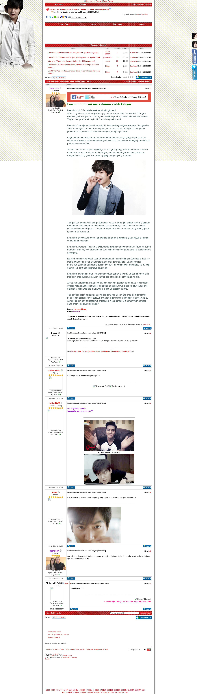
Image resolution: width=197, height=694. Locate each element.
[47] (116, 692)
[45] (109, 692)
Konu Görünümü (130, 81)
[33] (67, 692)
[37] (81, 692)
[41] (95, 692)
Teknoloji (74, 657)
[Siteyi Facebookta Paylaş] (47, 17)
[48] (119, 692)
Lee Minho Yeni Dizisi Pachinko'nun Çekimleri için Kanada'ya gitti (73, 53)
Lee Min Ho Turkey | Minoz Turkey (63, 9)
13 (117, 57)
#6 (150, 551)
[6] (59, 690)
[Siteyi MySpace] (66, 17)
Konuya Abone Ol (54, 638)
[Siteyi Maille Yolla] (69, 17)
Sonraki (57, 613)
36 (117, 61)
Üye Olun (144, 14)
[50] (126, 692)
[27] (129, 690)
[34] (70, 692)
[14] (83, 690)
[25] (122, 690)
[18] (97, 690)
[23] (115, 690)
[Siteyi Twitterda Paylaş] (50, 17)
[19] (101, 690)
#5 (150, 492)
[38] (84, 692)
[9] (67, 690)
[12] (76, 690)
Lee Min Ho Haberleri (100, 9)
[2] (49, 690)
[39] (88, 692)
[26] (125, 690)
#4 (150, 403)
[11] (73, 690)
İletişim (48, 649)
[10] (70, 690)
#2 (150, 333)
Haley (107, 66)
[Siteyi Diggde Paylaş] (58, 17)
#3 (150, 370)
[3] (52, 690)
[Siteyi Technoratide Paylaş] (55, 17)
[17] (94, 690)
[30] (139, 690)
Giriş (137, 14)
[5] (57, 690)
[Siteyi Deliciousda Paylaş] (61, 17)
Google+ (47, 659)
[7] (62, 690)
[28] (132, 690)
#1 (150, 88)
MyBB (56, 654)
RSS (106, 649)
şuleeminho (107, 57)
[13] (80, 690)
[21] (108, 690)
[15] (87, 690)
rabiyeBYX (146, 324)
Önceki (50, 613)
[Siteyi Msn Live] (63, 17)
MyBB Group (67, 656)
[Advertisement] (98, 35)
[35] (74, 692)
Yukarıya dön (80, 649)
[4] (54, 690)
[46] (112, 692)
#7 (150, 583)
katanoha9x (66, 657)
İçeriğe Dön (89, 649)
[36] (77, 692)
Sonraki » (62, 77)
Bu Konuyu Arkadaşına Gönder (58, 635)
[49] (123, 692)
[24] (118, 690)
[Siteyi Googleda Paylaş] (53, 17)
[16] (90, 690)
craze (107, 61)
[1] (47, 690)
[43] (102, 692)
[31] (143, 690)
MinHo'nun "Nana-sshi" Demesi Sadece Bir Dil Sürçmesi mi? (71, 61)
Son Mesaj (133, 52)
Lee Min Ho (84, 9)
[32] (63, 692)
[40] (91, 692)
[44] (105, 692)
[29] (136, 690)
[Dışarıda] (66, 583)
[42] (98, 692)
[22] (111, 690)
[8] (65, 690)
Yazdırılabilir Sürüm (54, 632)
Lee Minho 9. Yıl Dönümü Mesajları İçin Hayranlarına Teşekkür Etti (74, 57)
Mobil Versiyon (99, 649)
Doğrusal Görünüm (144, 81)
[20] (104, 690)
